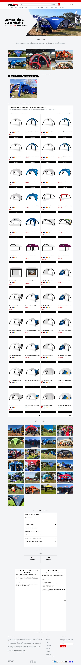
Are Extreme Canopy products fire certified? (33, 538)
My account (64, 4)
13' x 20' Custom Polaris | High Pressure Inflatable (31, 256)
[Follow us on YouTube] (34, 662)
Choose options (16, 137)
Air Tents (31, 7)
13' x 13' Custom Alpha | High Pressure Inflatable (65, 131)
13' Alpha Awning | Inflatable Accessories (15, 330)
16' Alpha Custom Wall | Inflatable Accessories (64, 330)
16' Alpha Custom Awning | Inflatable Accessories (32, 355)
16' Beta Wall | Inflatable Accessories (46, 405)
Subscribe (63, 646)
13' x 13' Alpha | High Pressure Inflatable (47, 131)
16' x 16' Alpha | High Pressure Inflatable (15, 156)
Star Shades (40, 7)
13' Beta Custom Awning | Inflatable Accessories (32, 405)
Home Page (48, 639)
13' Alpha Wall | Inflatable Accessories (47, 305)
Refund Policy (48, 648)
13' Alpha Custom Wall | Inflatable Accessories (64, 305)
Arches (35, 7)
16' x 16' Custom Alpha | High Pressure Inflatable (32, 156)
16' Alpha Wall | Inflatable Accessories (47, 330)
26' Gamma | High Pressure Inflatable (14, 230)
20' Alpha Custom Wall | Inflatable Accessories (64, 355)
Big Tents (20, 7)
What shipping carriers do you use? (31, 521)
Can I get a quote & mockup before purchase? (33, 541)
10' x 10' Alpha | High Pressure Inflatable (15, 131)
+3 (16, 132)
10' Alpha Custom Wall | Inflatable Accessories (64, 280)
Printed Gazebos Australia (50, 656)
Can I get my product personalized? (31, 527)
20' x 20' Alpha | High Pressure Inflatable (47, 156)
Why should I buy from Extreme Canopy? (32, 545)
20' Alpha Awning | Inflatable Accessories (15, 380)
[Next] (65, 600)
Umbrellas (25, 7)
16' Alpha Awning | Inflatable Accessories (15, 355)
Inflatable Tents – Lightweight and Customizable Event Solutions (19, 103)
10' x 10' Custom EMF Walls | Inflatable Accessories (30, 281)
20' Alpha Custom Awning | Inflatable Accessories (32, 380)
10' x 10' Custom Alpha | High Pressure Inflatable (32, 131)
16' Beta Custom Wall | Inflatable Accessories (64, 405)
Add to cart (32, 311)
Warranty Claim (48, 654)
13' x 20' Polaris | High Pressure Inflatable (15, 255)
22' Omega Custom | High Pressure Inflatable (64, 230)
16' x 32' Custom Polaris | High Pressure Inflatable (64, 256)
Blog (47, 640)
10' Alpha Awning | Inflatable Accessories (15, 305)
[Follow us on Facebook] (30, 662)
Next (70, 415)
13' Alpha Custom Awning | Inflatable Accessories (32, 330)
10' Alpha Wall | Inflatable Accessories (47, 280)
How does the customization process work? (33, 531)
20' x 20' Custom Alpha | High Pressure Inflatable (65, 156)
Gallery (56, 7)
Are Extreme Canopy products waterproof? (32, 534)
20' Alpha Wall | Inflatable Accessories (47, 355)
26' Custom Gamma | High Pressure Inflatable (32, 230)
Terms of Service (48, 651)
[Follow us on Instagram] (32, 662)
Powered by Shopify (10, 661)
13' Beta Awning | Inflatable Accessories (14, 405)
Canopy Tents (10, 7)
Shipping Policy (48, 650)
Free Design (62, 7)
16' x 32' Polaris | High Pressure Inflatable (47, 255)
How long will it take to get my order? (32, 514)
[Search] (59, 4)
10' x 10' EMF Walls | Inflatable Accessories (15, 280)
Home (8, 103)
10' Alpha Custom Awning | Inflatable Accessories (32, 305)
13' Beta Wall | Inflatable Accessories (46, 380)
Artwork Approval (49, 645)
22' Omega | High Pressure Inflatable (46, 230)
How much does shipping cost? (30, 517)
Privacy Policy (48, 647)
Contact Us (52, 7)
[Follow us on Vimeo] (36, 662)
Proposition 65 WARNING (50, 653)
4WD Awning (47, 7)
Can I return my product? (29, 524)
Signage (16, 7)
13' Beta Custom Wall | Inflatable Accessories (64, 380)
